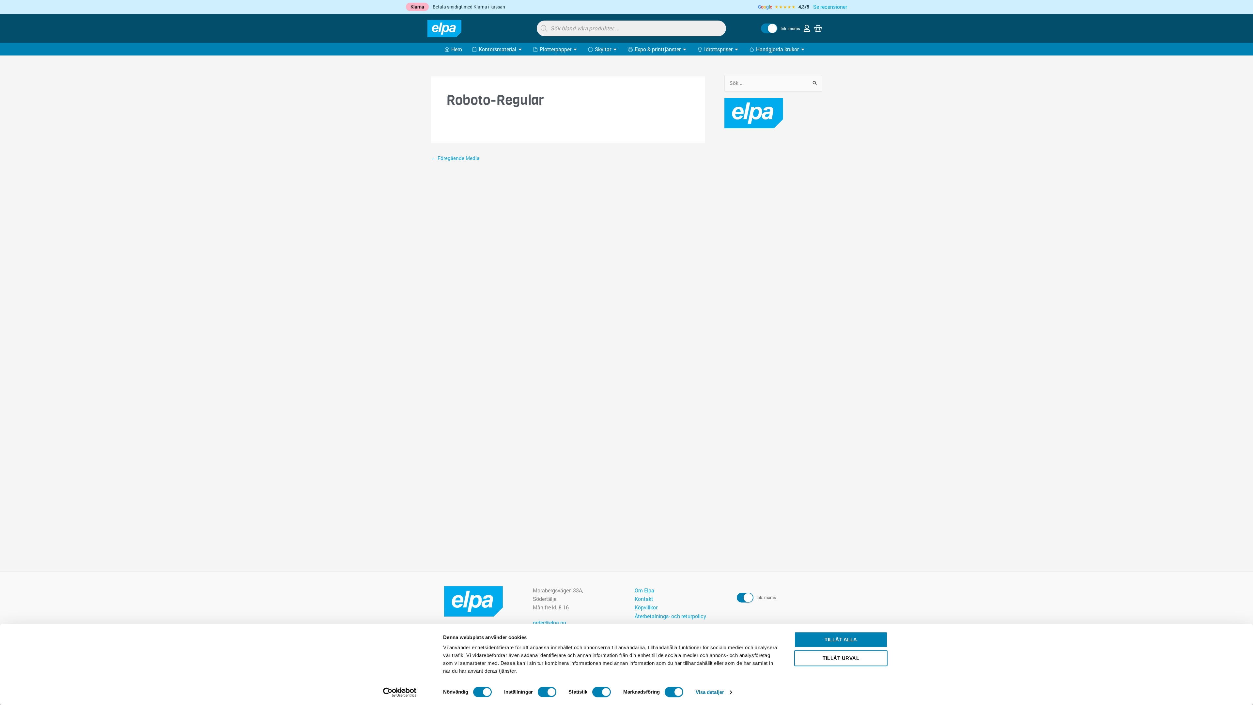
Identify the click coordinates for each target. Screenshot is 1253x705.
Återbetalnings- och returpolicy (670, 616)
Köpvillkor (646, 607)
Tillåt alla (841, 639)
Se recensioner (830, 6)
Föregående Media (455, 158)
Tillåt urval (841, 658)
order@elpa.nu (549, 622)
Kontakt (644, 598)
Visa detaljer (710, 692)
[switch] (547, 692)
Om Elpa (644, 590)
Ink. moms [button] (790, 28)
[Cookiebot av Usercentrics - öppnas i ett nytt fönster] (399, 692)
